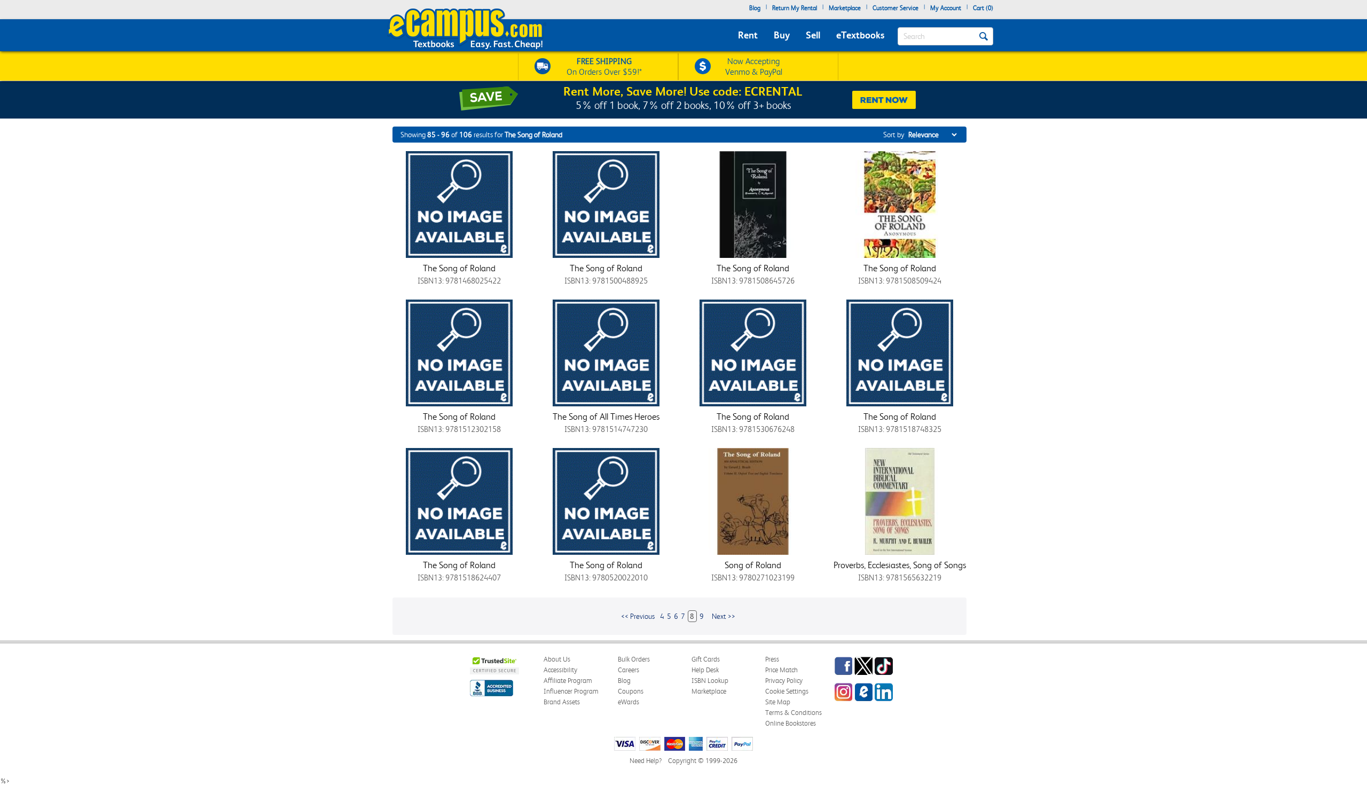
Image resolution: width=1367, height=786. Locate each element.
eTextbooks (860, 35)
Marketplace (845, 8)
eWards (628, 702)
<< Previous (638, 616)
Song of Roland (753, 565)
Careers (628, 670)
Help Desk (705, 670)
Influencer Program (571, 691)
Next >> (723, 616)
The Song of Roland (459, 268)
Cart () (983, 8)
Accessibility (560, 670)
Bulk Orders (634, 659)
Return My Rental (794, 8)
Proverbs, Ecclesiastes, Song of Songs (900, 565)
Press (772, 659)
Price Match (781, 670)
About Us (557, 659)
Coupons (630, 691)
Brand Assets (562, 702)
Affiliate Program (568, 681)
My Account (945, 8)
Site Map (777, 702)
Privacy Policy (784, 681)
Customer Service (895, 8)
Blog (754, 8)
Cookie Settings (786, 691)
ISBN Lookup (710, 681)
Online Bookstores (790, 723)
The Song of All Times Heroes (606, 416)
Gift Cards (706, 659)
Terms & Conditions (793, 713)
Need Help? (646, 761)
